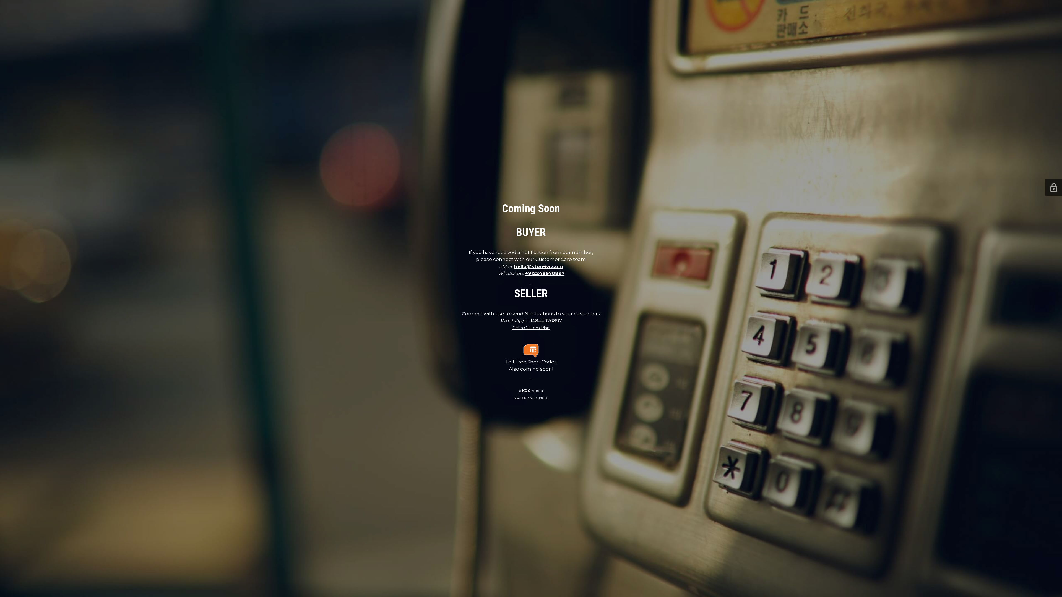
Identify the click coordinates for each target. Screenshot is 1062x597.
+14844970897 (545, 320)
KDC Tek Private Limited (531, 398)
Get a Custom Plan (531, 327)
